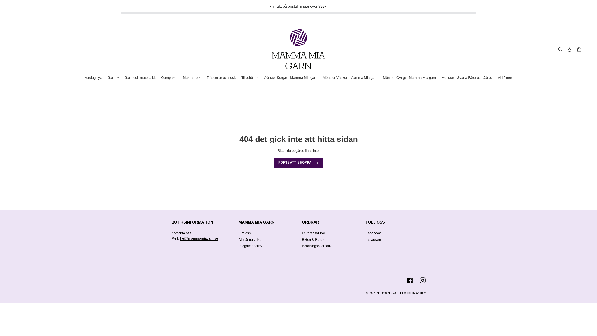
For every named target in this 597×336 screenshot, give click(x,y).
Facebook (373, 233)
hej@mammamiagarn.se (199, 238)
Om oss (245, 233)
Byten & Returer (314, 240)
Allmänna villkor (251, 240)
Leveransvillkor (313, 233)
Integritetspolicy (250, 246)
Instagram (373, 240)
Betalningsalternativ (317, 246)
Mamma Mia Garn (388, 292)
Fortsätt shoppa (295, 162)
